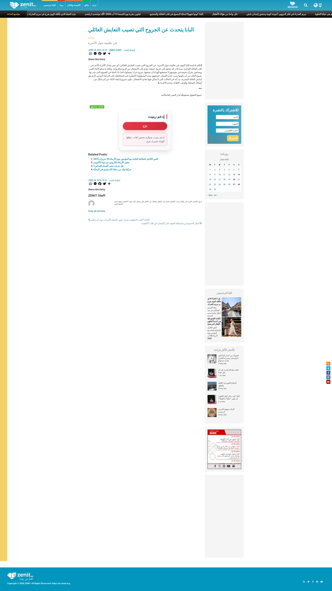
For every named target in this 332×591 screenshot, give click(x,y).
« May (210, 195)
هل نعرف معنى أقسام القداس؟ (108, 165)
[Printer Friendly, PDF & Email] (97, 106)
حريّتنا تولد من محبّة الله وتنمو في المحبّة (112, 169)
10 (220, 175)
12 (229, 175)
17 (220, 179)
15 (210, 179)
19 (229, 179)
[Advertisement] (224, 60)
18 (224, 179)
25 (224, 184)
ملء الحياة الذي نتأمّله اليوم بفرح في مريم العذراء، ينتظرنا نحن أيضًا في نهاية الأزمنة (214, 304)
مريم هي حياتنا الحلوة (301, 14)
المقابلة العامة (129, 50)
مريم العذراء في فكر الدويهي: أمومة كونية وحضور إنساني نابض (252, 14)
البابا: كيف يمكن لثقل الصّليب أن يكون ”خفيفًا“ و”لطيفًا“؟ (229, 397)
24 (220, 184)
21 (239, 179)
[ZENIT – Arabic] (26, 5)
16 (215, 179)
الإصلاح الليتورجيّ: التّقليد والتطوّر (227, 384)
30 (215, 189)
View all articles (96, 211)
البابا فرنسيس (50, 5)
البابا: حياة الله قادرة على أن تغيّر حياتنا (228, 371)
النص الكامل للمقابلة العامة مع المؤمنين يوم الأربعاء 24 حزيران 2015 (125, 158)
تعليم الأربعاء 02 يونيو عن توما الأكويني (111, 162)
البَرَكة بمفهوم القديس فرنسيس (226, 410)
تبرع (94, 5)
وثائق (86, 5)
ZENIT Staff (115, 50)
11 (224, 175)
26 (229, 184)
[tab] (216, 432)
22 (210, 184)
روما (61, 5)
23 (215, 184)
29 (210, 189)
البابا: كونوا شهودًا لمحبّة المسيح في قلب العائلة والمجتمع (152, 14)
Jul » (215, 195)
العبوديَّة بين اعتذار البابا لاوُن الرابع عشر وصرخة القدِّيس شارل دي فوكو (228, 358)
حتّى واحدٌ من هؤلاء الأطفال (201, 14)
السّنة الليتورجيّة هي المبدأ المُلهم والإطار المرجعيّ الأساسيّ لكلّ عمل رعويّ (214, 324)
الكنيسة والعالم (73, 5)
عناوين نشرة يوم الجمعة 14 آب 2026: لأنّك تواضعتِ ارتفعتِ (89, 14)
